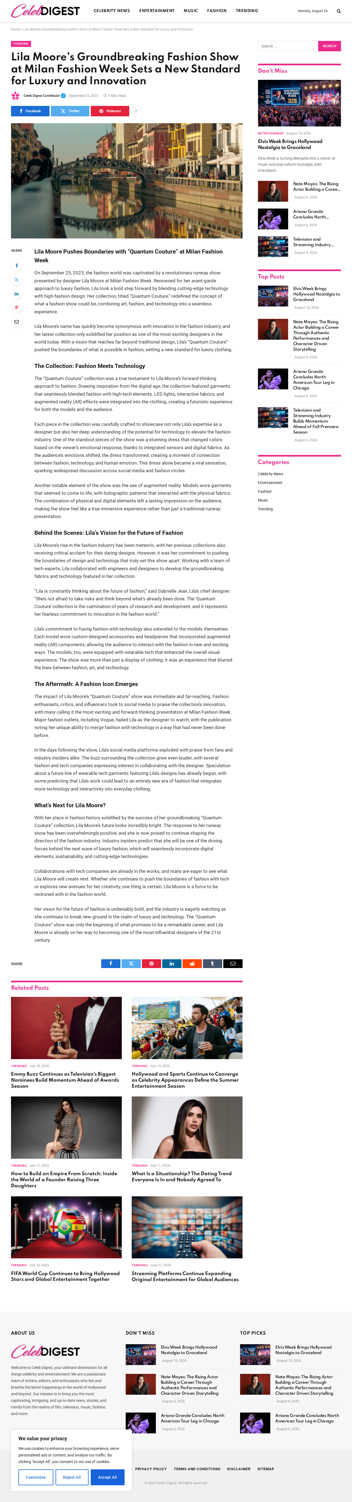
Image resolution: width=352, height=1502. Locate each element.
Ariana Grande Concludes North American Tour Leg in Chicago (313, 215)
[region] (71, 1460)
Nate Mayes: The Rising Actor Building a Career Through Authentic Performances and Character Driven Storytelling (316, 187)
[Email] (16, 321)
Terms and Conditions (197, 1469)
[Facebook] (16, 265)
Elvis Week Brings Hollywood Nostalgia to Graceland (290, 144)
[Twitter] (16, 279)
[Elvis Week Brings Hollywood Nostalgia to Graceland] (299, 103)
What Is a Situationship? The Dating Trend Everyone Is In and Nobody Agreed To (182, 1176)
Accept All (107, 1477)
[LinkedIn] (16, 293)
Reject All (72, 1477)
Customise (36, 1477)
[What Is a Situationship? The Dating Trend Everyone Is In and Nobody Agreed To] (187, 1127)
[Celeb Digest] (45, 11)
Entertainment (156, 11)
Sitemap (265, 1469)
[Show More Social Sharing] (136, 111)
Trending (247, 11)
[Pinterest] (16, 307)
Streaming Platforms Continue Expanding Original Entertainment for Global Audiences (185, 1276)
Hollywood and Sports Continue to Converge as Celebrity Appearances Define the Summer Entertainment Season (185, 1080)
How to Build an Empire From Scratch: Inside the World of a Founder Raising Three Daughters (64, 1179)
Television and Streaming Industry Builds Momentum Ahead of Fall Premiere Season (316, 242)
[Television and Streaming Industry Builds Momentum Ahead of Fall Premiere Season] (273, 246)
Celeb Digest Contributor (45, 96)
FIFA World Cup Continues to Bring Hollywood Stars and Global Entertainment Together (65, 1276)
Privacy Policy (151, 1469)
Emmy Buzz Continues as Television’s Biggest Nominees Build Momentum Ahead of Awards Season (65, 1080)
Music (191, 11)
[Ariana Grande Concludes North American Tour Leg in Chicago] (273, 219)
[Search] (338, 11)
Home (15, 29)
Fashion (217, 11)
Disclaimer (238, 1469)
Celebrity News (112, 11)
